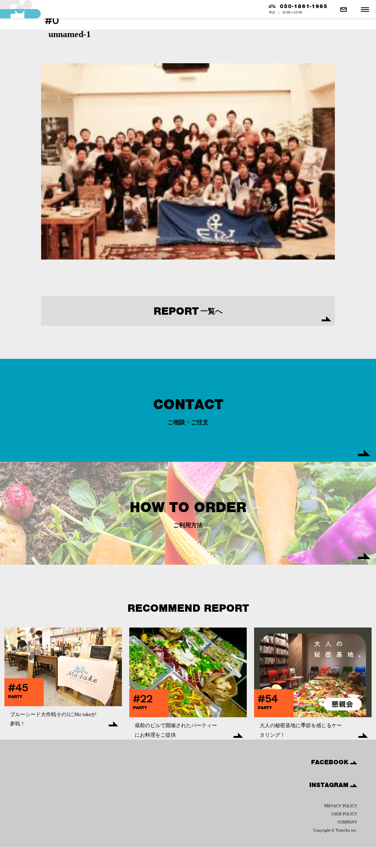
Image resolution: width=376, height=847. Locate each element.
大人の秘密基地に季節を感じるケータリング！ (301, 730)
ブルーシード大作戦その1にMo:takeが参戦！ (53, 719)
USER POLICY (344, 814)
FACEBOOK (330, 762)
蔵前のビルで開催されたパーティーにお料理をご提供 (176, 730)
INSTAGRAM (329, 785)
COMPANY (347, 822)
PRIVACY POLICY (340, 806)
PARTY (15, 697)
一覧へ (188, 311)
